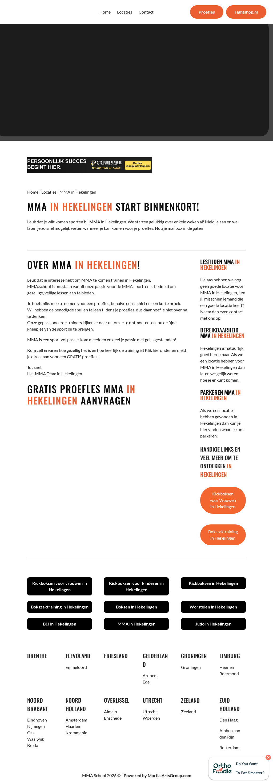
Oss (30, 732)
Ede (146, 681)
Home (32, 191)
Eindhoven (37, 719)
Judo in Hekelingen (213, 623)
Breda (32, 745)
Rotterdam (229, 747)
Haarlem (73, 726)
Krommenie (76, 732)
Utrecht (150, 711)
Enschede (113, 717)
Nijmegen (36, 726)
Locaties (49, 191)
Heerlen (226, 667)
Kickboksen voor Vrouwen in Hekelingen (223, 500)
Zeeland (188, 711)
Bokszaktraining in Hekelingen (223, 534)
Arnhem (150, 675)
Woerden (151, 717)
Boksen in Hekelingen (136, 606)
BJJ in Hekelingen (59, 623)
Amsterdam (76, 719)
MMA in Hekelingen (136, 623)
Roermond (229, 673)
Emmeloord (76, 667)
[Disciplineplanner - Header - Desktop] (136, 165)
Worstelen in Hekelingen (213, 606)
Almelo (110, 711)
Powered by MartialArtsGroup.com (157, 775)
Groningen (191, 667)
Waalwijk (35, 738)
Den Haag (228, 719)
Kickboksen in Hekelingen (213, 583)
